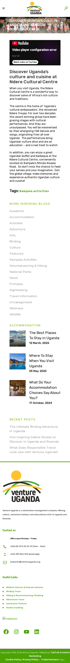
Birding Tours (13, 591)
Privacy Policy (30, 659)
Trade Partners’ (50, 659)
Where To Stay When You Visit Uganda (41, 360)
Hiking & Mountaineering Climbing (24, 595)
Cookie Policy (13, 659)
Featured (16, 253)
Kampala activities (34, 191)
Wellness (16, 308)
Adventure (17, 229)
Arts (13, 235)
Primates (16, 284)
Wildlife (15, 314)
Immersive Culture (16, 603)
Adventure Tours (15, 599)
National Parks (20, 271)
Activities (16, 223)
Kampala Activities (23, 259)
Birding (15, 241)
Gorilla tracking (14, 607)
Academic (17, 211)
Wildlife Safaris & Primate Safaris (24, 587)
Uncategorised (21, 302)
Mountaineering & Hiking (28, 265)
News (14, 278)
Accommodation (22, 217)
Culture (15, 247)
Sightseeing (18, 290)
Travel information (23, 296)
